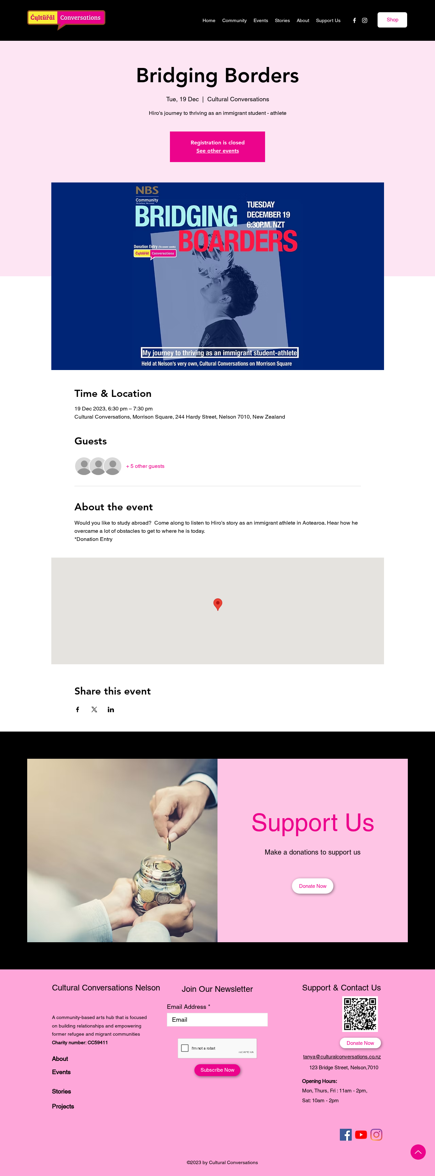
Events (61, 1071)
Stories (61, 1091)
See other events (217, 150)
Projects (63, 1106)
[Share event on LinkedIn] (111, 709)
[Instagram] (364, 20)
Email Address (186, 1007)
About (60, 1058)
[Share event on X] (94, 709)
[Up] (418, 1152)
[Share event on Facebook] (77, 709)
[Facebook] (354, 20)
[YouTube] (361, 1135)
